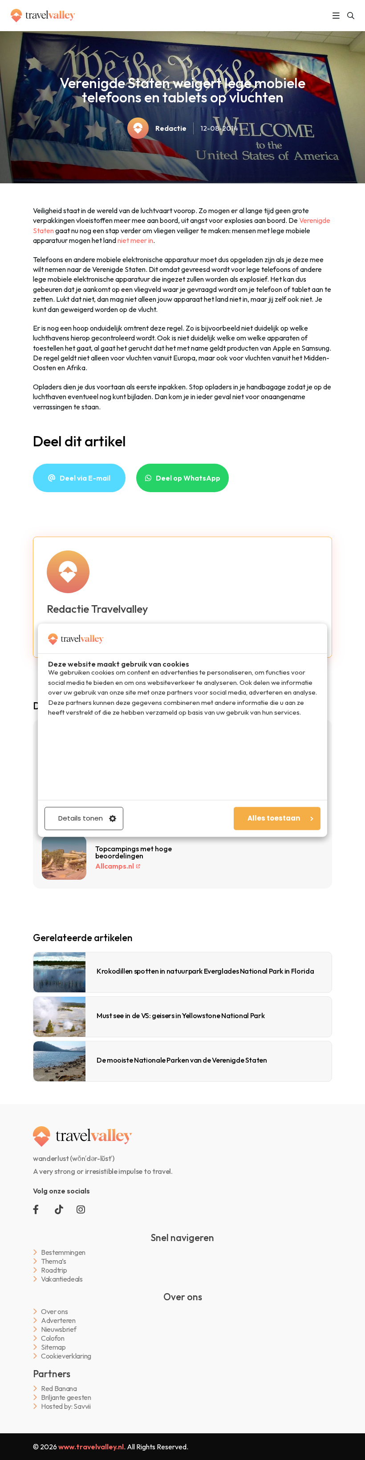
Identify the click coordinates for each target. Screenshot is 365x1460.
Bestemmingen (63, 1252)
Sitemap (53, 1347)
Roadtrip (54, 1270)
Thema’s (53, 1261)
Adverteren (58, 1320)
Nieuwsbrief (58, 1329)
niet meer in (135, 240)
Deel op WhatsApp (188, 477)
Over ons (54, 1311)
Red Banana (59, 1388)
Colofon (53, 1338)
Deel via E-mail (85, 477)
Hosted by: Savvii (66, 1406)
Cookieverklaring (66, 1356)
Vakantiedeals (62, 1279)
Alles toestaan (273, 818)
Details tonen (80, 818)
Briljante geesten (66, 1397)
